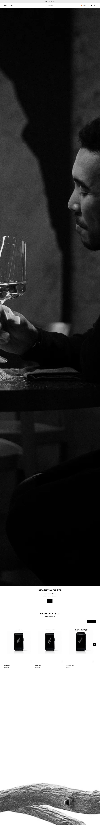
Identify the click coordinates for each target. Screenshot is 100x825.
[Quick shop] (31, 662)
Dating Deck (7, 665)
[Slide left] (4, 1)
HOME (5, 5)
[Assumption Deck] (81, 642)
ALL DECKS (11, 5)
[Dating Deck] (19, 642)
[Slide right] (96, 1)
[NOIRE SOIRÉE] (50, 5)
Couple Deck (38, 665)
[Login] (91, 5)
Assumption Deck (70, 665)
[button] (88, 5)
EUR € (83, 5)
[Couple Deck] (50, 642)
